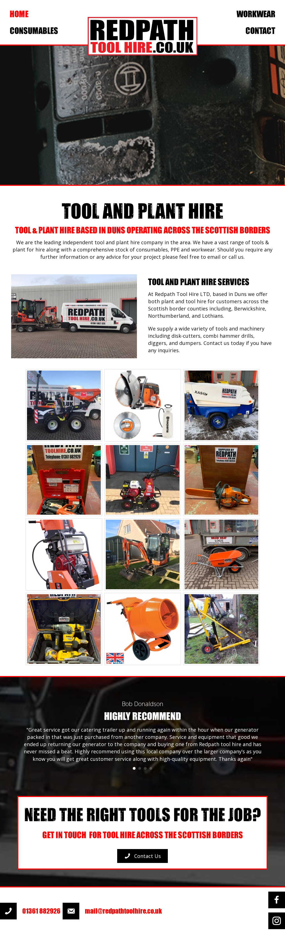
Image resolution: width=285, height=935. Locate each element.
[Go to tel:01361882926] (31, 911)
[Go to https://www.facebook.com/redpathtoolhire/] (276, 900)
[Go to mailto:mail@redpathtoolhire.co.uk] (115, 911)
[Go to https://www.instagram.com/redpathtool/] (276, 920)
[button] (142, 856)
